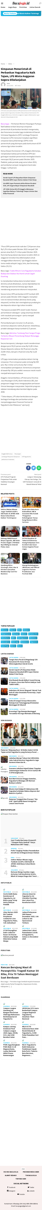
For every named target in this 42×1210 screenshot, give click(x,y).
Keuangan (18, 454)
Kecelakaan (24, 642)
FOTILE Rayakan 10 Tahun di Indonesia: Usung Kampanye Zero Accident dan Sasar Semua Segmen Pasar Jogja (30, 543)
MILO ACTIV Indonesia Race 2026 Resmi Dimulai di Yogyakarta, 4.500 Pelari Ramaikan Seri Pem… (30, 1032)
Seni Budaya (6, 720)
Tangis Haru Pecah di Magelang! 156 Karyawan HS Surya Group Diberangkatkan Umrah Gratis (23, 662)
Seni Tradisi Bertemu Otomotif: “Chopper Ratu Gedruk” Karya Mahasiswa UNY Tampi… (23, 842)
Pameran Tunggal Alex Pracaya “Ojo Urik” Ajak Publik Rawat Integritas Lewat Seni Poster (23, 801)
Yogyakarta (34, 642)
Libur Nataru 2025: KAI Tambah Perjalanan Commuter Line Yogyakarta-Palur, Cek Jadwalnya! (10, 917)
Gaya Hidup (14, 838)
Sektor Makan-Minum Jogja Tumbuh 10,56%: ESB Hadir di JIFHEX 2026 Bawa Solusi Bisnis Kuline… (23, 863)
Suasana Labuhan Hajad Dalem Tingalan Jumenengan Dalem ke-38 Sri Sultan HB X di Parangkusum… (25, 770)
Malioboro (26, 630)
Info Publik (6, 883)
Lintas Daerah (7, 653)
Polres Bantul (5, 638)
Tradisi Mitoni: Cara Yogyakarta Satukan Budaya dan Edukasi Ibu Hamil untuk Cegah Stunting (21, 274)
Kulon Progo (5, 646)
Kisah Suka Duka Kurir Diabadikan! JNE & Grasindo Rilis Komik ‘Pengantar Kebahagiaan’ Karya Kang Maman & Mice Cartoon (30, 515)
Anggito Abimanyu (7, 454)
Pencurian (5, 630)
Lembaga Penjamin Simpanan (11, 456)
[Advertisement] (21, 39)
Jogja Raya (14, 870)
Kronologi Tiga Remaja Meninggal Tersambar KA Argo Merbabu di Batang (24, 712)
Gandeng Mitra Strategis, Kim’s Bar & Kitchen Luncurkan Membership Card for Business (9, 569)
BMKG (13, 638)
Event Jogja (15, 642)
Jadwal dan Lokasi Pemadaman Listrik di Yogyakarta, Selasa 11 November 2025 (30, 934)
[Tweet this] (33, 468)
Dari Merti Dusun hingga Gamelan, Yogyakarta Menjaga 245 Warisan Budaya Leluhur (22, 781)
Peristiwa (5, 950)
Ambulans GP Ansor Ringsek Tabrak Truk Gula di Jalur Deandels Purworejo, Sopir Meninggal (25, 692)
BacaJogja (5, 124)
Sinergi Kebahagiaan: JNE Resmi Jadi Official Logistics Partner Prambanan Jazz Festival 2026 (30, 569)
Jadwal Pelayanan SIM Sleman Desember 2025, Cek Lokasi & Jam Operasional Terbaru (30, 917)
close (23, 1169)
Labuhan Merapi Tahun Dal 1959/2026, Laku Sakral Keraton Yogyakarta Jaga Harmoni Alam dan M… (24, 760)
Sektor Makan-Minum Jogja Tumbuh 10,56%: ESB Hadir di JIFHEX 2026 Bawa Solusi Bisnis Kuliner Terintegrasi (10, 513)
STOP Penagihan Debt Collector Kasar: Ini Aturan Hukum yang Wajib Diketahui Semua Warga (10, 935)
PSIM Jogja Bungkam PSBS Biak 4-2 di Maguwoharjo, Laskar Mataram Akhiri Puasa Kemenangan (11, 1050)
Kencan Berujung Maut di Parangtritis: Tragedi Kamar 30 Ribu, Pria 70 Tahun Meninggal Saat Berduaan (20, 972)
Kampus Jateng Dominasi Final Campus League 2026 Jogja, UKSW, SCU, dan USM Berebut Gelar (10, 1032)
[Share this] (28, 468)
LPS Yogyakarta (26, 456)
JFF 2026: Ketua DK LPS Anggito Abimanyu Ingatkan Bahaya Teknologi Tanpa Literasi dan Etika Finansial (20, 191)
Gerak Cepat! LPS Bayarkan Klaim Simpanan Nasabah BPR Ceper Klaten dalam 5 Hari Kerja (20, 179)
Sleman (13, 646)
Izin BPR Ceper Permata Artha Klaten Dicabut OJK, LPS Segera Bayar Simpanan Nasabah (19, 184)
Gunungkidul (5, 642)
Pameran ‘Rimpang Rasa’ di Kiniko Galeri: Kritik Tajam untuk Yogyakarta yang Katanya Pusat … (20, 751)
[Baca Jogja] (21, 3)
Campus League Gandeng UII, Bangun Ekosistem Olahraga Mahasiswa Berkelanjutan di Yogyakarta (11, 1013)
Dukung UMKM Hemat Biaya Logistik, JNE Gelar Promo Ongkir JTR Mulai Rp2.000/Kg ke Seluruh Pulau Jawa (10, 542)
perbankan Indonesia (8, 459)
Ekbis (12, 857)
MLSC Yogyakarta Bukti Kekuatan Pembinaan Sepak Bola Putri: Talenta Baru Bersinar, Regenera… (29, 1050)
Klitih (19, 630)
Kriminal (14, 848)
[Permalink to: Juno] (3, 84)
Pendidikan (33, 638)
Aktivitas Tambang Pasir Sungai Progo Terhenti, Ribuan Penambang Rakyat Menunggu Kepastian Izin (20, 336)
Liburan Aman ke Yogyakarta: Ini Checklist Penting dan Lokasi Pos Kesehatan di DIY (29, 898)
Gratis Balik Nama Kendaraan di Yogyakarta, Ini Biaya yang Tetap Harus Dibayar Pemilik (10, 899)
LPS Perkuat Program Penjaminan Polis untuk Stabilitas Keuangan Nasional (9, 479)
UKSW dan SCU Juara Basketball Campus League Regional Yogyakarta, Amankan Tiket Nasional (30, 1013)
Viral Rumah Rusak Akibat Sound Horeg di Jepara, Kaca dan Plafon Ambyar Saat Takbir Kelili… (25, 682)
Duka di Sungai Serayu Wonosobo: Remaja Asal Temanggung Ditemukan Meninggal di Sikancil (24, 703)
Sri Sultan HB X (33, 634)
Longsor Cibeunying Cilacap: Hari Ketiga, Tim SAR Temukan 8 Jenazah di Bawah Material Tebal (32, 479)
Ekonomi (24, 634)
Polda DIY (13, 630)
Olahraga (5, 997)
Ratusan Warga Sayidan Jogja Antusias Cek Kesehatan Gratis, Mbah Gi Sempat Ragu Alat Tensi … (25, 874)
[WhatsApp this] (39, 468)
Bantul (20, 646)
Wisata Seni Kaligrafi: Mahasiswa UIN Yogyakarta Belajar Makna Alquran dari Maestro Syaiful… (24, 791)
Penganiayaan (6, 634)
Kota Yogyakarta (22, 638)
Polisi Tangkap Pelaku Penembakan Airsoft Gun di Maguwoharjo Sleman (25, 852)
